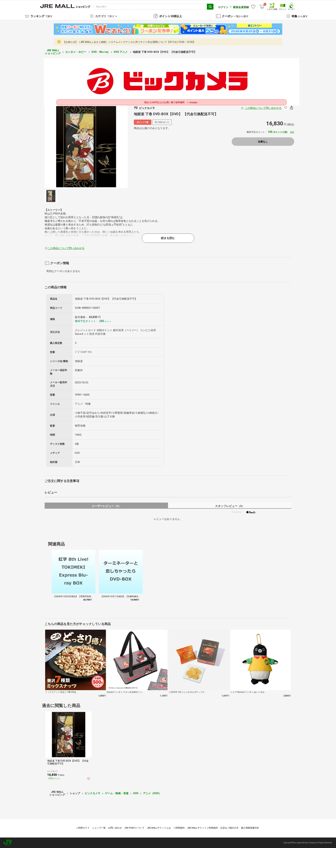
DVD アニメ (121, 51)
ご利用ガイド (83, 827)
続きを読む (168, 238)
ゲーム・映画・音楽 (117, 793)
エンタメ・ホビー (76, 51)
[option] (86, 146)
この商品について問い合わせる (263, 108)
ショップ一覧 (99, 827)
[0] (261, 6)
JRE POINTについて (134, 827)
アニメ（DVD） (152, 793)
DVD (135, 793)
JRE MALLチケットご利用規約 (202, 827)
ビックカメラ (92, 793)
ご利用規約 (179, 827)
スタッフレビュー (229, 506)
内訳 (292, 132)
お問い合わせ (115, 827)
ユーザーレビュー (106, 506)
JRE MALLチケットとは (159, 827)
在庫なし (263, 141)
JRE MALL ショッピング (53, 52)
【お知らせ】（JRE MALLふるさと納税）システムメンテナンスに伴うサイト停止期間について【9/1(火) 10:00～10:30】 (129, 42)
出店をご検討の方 (229, 827)
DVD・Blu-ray (100, 51)
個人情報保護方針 (250, 827)
